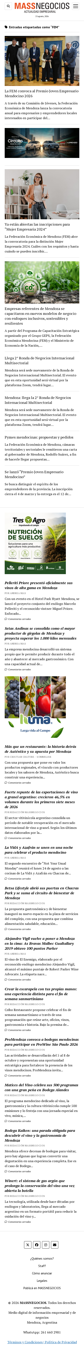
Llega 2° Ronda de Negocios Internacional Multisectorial (39, 360)
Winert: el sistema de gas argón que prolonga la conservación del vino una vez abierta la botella (39, 1185)
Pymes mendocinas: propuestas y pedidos (39, 437)
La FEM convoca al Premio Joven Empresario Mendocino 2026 (41, 93)
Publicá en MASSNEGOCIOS (42, 1288)
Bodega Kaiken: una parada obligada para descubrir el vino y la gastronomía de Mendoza (40, 1135)
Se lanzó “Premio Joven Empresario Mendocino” (34, 474)
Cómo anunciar (42, 1273)
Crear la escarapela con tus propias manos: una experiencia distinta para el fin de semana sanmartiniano (41, 993)
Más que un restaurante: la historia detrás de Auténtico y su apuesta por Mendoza (40, 749)
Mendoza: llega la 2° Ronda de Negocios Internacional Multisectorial (38, 400)
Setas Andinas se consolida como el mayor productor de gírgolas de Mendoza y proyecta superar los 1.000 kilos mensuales (40, 633)
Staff (42, 1266)
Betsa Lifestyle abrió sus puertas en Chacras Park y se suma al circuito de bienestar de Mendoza (42, 892)
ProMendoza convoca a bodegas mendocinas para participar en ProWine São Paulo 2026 (42, 1042)
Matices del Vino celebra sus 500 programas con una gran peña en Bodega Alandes (41, 1087)
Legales (42, 1280)
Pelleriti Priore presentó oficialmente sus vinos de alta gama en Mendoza (39, 585)
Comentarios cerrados (19, 618)
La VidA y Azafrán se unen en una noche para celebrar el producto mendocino (39, 850)
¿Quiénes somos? (42, 1258)
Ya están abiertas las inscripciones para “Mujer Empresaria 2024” (37, 227)
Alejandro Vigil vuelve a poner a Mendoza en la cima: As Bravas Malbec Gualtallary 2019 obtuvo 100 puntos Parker (40, 943)
